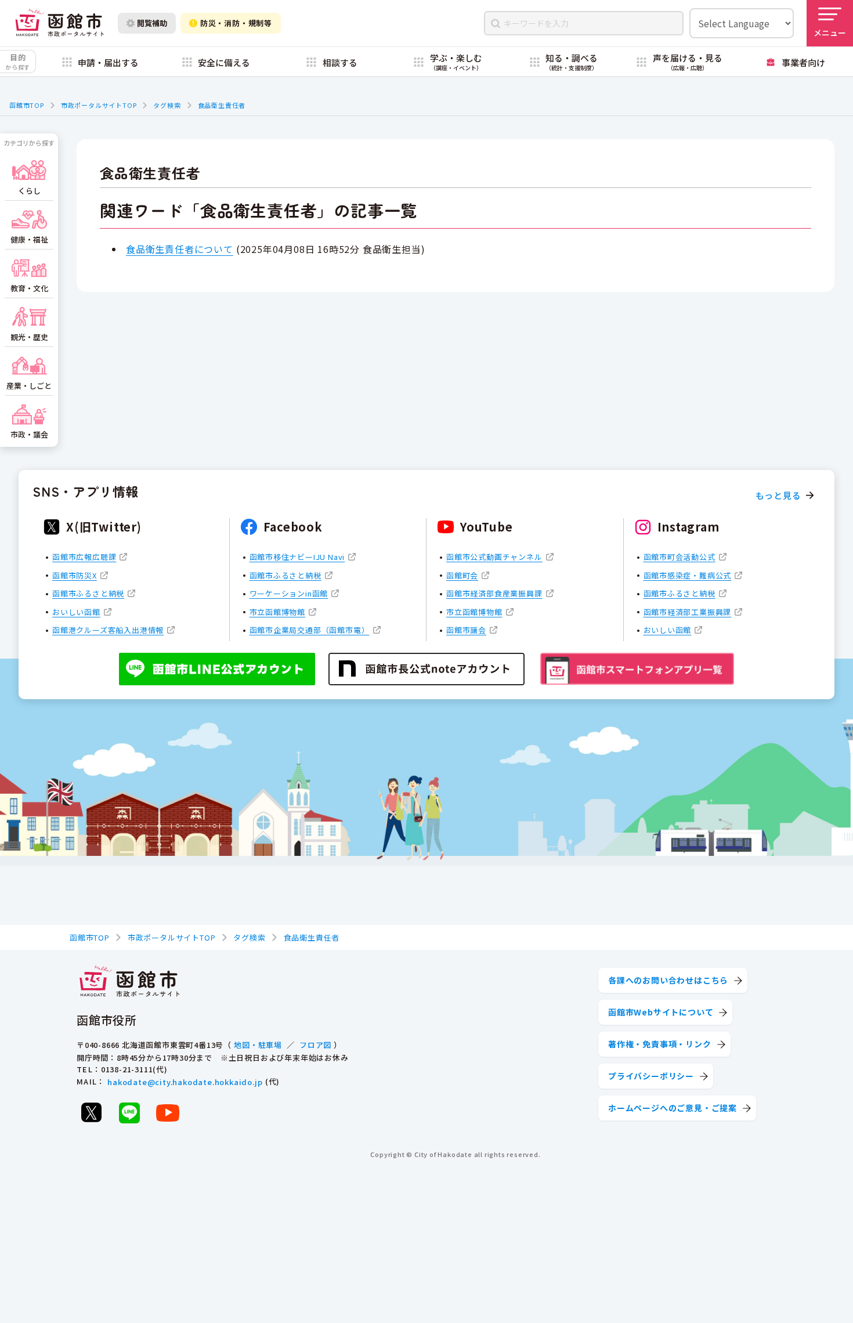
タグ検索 (166, 105)
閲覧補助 (152, 22)
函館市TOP (26, 105)
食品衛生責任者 (222, 105)
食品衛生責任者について (179, 249)
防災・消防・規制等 (236, 22)
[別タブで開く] (91, 1112)
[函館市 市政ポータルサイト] (59, 23)
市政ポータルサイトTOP (99, 105)
